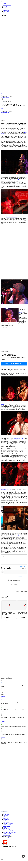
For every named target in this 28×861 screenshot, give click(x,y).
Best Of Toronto (7, 5)
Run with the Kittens (18, 438)
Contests (5, 8)
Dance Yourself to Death (11, 217)
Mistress (20, 179)
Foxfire (2, 404)
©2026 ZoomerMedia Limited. (10, 832)
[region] (14, 579)
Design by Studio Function (9, 837)
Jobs (4, 816)
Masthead (5, 820)
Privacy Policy (6, 826)
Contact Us (6, 814)
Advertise (5, 815)
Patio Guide (6, 10)
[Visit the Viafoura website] (24, 591)
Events (5, 7)
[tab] (5, 577)
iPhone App (6, 822)
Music (2, 93)
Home (4, 3)
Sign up (25, 566)
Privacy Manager (7, 836)
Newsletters (6, 819)
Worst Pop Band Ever (15, 535)
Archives (5, 818)
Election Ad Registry (8, 823)
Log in (21, 566)
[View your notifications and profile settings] (26, 576)
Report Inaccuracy (5, 97)
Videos (5, 6)
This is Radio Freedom (6, 489)
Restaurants (6, 11)
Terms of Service (7, 824)
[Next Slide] (26, 609)
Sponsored (3, 696)
